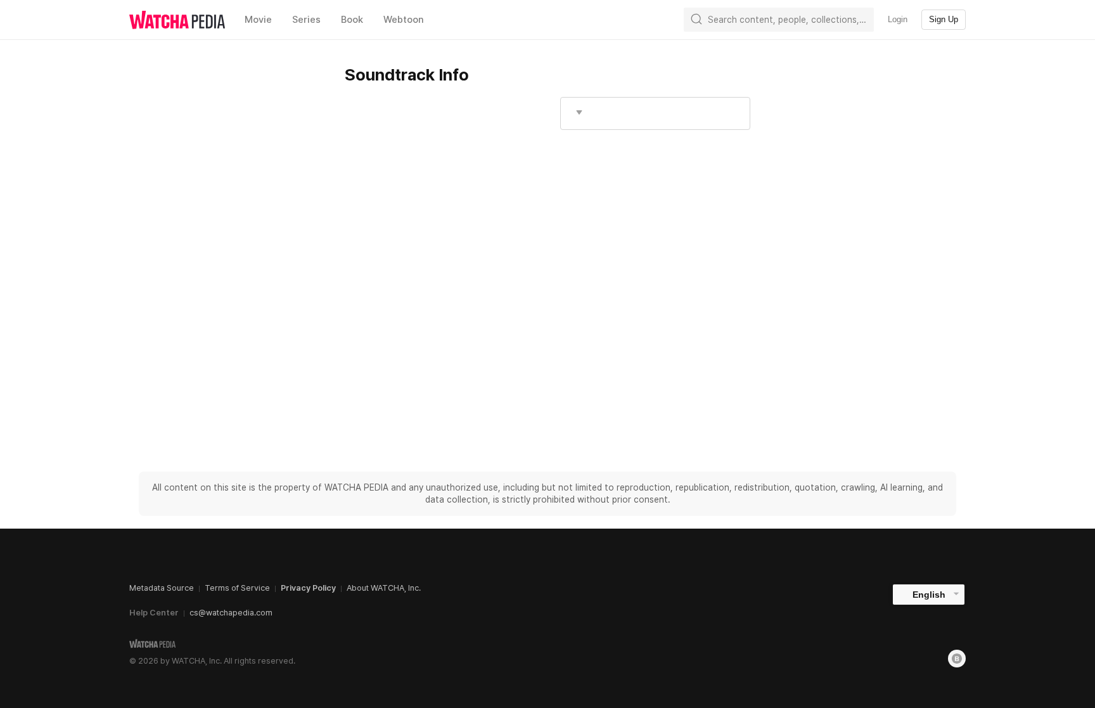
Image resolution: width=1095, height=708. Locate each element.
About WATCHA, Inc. (384, 588)
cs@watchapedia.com (230, 612)
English (928, 594)
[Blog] (957, 658)
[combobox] (655, 113)
